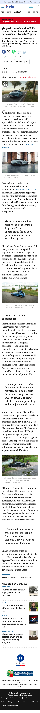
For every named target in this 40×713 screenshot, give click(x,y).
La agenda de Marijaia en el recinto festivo (19, 21)
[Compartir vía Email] (24, 52)
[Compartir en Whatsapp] (14, 52)
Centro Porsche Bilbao (26, 189)
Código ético (12, 702)
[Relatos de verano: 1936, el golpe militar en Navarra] (33, 591)
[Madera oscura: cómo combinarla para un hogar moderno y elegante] (33, 635)
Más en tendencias (14, 583)
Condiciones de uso (29, 698)
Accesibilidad (22, 702)
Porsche (14, 577)
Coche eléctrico (25, 577)
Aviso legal (4, 698)
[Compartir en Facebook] (4, 52)
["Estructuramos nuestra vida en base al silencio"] (33, 606)
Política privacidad (15, 698)
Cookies (3, 702)
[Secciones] (2, 7)
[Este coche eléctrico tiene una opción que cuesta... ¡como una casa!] (33, 619)
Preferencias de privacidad (9, 705)
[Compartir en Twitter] (9, 52)
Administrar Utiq (33, 702)
